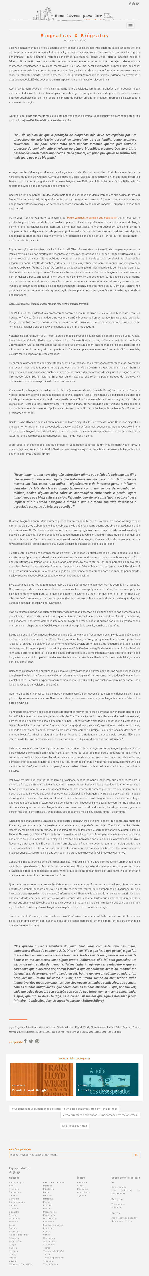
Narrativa (48, 1199)
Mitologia (48, 1189)
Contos (13, 1205)
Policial (47, 1205)
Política (47, 1209)
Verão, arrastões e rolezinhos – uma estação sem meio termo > (100, 1115)
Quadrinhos (50, 1218)
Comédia (14, 1199)
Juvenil (13, 1261)
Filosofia (14, 1238)
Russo (46, 1231)
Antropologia (16, 1182)
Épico (12, 1225)
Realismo (48, 1222)
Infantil (13, 1258)
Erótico (13, 1228)
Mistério (48, 1186)
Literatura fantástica (21, 1264)
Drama (13, 1215)
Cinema (13, 1195)
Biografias (15, 1192)
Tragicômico (50, 1264)
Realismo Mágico (53, 1225)
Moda (46, 1192)
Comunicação (17, 1202)
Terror (46, 1254)
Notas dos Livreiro (121, 1221)
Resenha (82, 1182)
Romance (48, 1228)
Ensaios (13, 1222)
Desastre (14, 1212)
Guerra (13, 1248)
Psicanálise (50, 1212)
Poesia (47, 1202)
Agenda (81, 1195)
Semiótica (49, 1238)
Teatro (47, 1248)
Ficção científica (19, 1235)
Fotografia (15, 1241)
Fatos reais (15, 1231)
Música (47, 1195)
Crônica (13, 1209)
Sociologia (49, 1241)
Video (80, 1186)
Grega (12, 1244)
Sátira (46, 1235)
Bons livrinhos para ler (124, 1218)
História (13, 1251)
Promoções (118, 1204)
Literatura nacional (54, 1182)
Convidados (83, 1192)
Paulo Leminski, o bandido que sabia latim (92, 217)
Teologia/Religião (53, 1251)
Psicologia (49, 1215)
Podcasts (82, 1189)
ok (136, 1155)
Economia (15, 1218)
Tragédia (48, 1261)
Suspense (49, 1244)
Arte (11, 1186)
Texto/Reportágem (53, 1258)
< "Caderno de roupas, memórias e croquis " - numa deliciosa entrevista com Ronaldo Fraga (64, 1108)
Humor (13, 1254)
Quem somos (118, 1187)
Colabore (116, 1207)
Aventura (14, 1189)
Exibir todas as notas (74, 1125)
